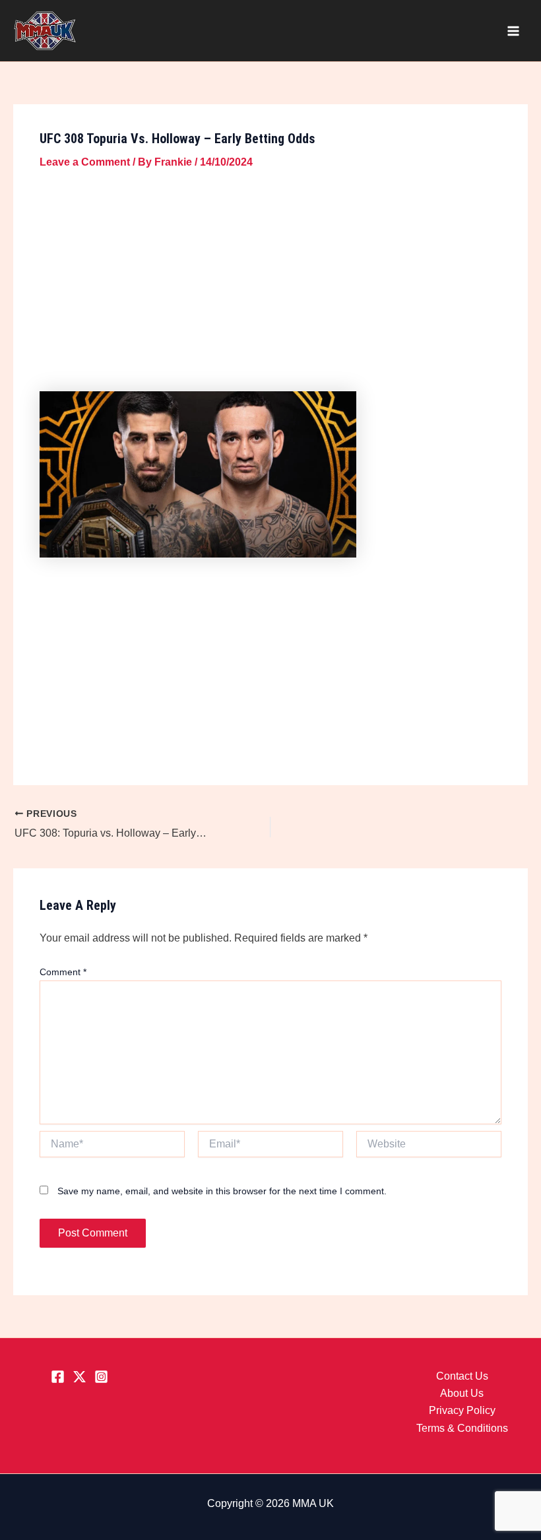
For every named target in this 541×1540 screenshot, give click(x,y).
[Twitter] (79, 1377)
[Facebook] (58, 1377)
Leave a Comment (85, 162)
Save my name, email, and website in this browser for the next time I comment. (222, 1191)
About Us (462, 1393)
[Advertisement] (270, 283)
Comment (63, 972)
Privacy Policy (462, 1410)
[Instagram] (101, 1377)
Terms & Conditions (462, 1428)
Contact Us (462, 1376)
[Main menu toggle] (513, 31)
